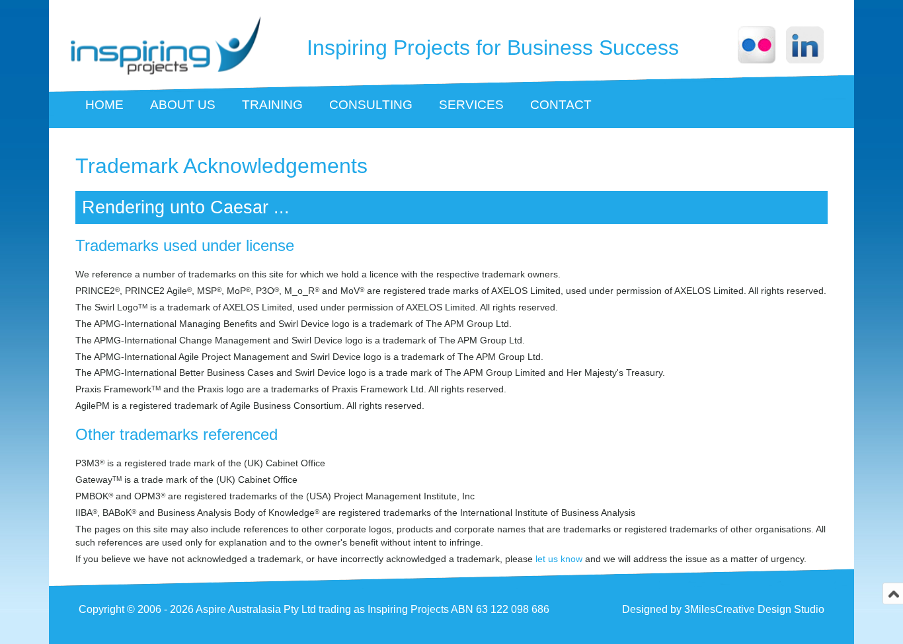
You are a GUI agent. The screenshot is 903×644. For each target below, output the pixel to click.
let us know (558, 559)
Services (471, 105)
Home (104, 105)
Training (272, 105)
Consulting (370, 105)
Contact (561, 105)
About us (183, 105)
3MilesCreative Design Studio (754, 609)
